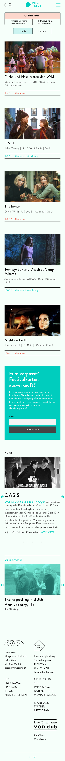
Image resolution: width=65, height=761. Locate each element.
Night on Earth (16, 340)
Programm (13, 683)
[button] (58, 4)
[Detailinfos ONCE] (32, 124)
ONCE (10, 143)
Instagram (41, 710)
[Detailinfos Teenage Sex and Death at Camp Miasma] (32, 250)
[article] (32, 585)
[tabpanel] (32, 494)
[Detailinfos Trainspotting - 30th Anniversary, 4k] (32, 579)
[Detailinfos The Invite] (32, 187)
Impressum (42, 687)
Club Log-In (42, 679)
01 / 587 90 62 (13, 664)
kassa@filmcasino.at (15, 668)
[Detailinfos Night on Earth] (32, 321)
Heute (9, 679)
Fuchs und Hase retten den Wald (29, 77)
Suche (38, 683)
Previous (2, 496)
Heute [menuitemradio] (23, 31)
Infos (9, 691)
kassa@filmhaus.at (44, 672)
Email (11, 416)
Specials (11, 687)
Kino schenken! (16, 695)
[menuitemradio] (18, 22)
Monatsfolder (45, 695)
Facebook (41, 703)
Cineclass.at (40, 739)
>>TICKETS (48, 532)
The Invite (12, 206)
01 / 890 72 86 (42, 668)
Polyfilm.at (40, 735)
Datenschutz (43, 691)
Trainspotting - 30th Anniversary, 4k (24, 602)
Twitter (39, 706)
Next (62, 496)
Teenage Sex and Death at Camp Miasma (29, 271)
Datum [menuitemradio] (42, 31)
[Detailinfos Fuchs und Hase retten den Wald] (32, 57)
